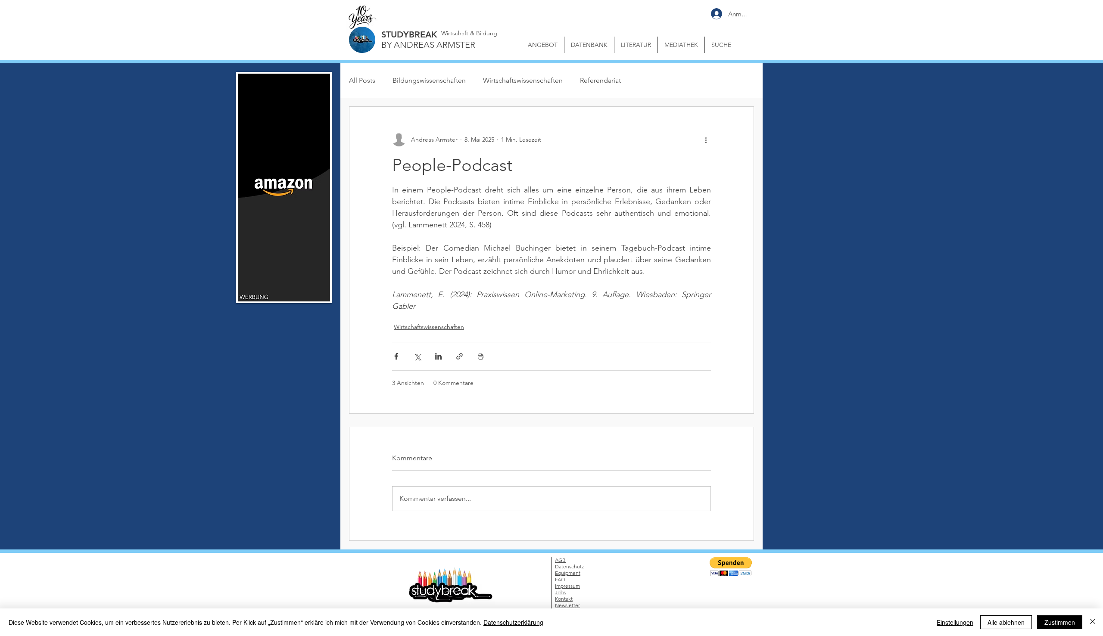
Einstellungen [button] (955, 622)
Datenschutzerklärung (513, 622)
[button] (718, 272)
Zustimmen (1059, 622)
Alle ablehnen (1006, 622)
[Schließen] (1092, 622)
